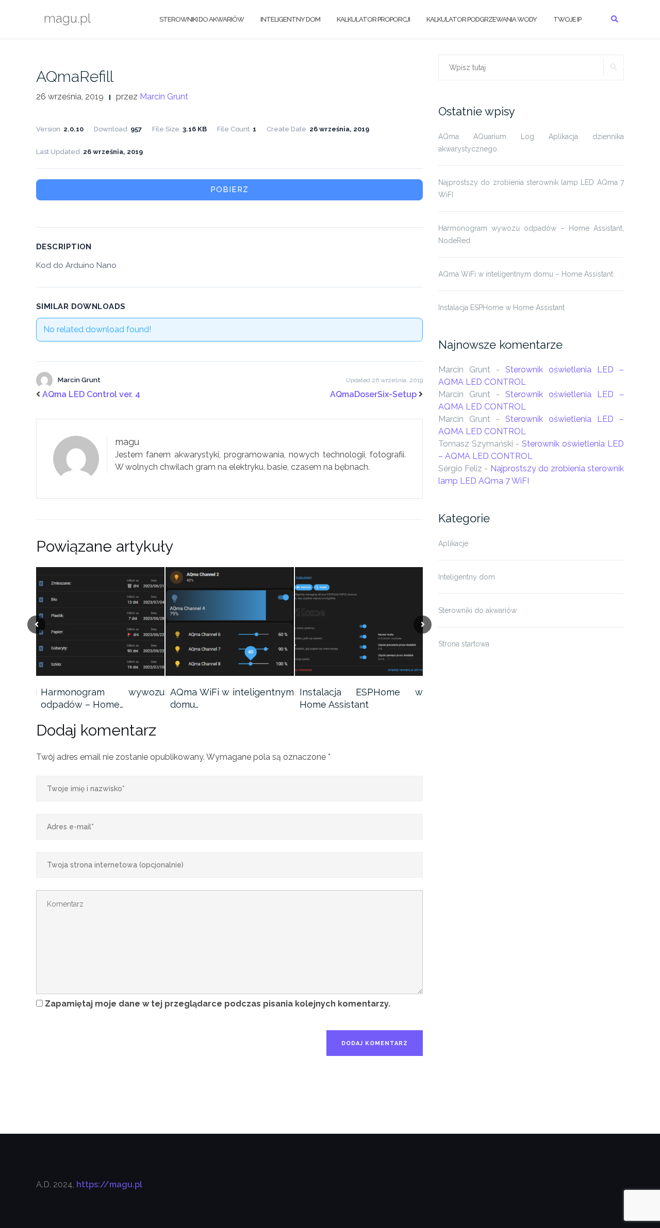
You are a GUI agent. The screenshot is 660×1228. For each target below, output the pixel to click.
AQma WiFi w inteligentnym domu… (232, 698)
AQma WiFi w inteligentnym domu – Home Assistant (525, 274)
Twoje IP (567, 19)
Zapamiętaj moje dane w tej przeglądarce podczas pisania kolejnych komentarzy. (217, 1004)
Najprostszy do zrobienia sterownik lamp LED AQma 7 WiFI (531, 188)
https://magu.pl (109, 1184)
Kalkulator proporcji (373, 19)
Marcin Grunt (164, 96)
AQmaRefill (74, 76)
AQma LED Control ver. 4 (91, 394)
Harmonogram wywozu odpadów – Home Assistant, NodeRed (531, 234)
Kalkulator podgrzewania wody (481, 19)
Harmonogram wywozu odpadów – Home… (102, 698)
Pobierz (229, 189)
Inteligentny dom (290, 19)
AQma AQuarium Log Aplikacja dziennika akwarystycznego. (531, 142)
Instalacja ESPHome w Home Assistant (361, 698)
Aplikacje (453, 543)
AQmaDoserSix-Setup (373, 394)
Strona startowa (463, 644)
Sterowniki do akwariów (201, 19)
